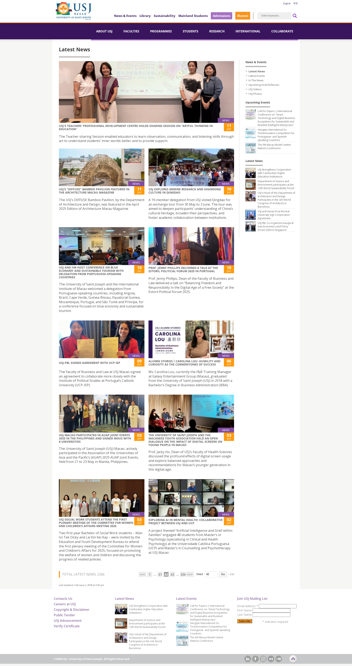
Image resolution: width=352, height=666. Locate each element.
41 (160, 574)
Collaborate (282, 31)
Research (216, 31)
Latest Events (257, 76)
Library (145, 16)
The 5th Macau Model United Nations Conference (274, 146)
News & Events (125, 16)
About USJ (104, 31)
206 (182, 574)
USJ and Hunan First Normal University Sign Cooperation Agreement (274, 215)
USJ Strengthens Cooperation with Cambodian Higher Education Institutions (274, 173)
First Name (245, 610)
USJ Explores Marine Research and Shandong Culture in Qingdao (184, 190)
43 (172, 574)
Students (190, 31)
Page (199, 574)
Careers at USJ (65, 604)
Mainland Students (193, 16)
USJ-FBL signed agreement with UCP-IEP (89, 363)
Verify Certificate (67, 626)
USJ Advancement (67, 620)
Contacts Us (63, 598)
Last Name (245, 614)
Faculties (131, 31)
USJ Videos (255, 89)
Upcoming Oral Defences (264, 85)
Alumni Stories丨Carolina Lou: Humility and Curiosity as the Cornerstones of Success (184, 362)
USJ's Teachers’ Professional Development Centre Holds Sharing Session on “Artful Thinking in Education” (136, 127)
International (247, 31)
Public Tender (64, 615)
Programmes (161, 31)
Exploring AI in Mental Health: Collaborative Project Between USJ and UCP (185, 521)
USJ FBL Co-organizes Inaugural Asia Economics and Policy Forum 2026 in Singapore (276, 226)
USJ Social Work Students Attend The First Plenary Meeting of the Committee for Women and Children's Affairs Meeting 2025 (96, 522)
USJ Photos (255, 94)
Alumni (242, 16)
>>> (190, 574)
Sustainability (164, 16)
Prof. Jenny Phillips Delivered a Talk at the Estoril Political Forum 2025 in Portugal (183, 269)
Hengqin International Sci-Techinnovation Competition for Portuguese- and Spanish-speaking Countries (276, 135)
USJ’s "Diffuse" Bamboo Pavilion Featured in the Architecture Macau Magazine (94, 190)
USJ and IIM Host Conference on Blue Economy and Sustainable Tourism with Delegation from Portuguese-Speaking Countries (91, 272)
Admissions (221, 16)
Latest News (257, 71)
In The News (256, 80)
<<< (142, 574)
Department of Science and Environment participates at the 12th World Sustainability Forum (276, 184)
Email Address (247, 606)
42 (166, 574)
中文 (295, 3)
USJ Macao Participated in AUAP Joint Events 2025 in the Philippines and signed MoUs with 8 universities (95, 438)
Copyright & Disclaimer (71, 609)
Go (223, 574)
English (287, 3)
